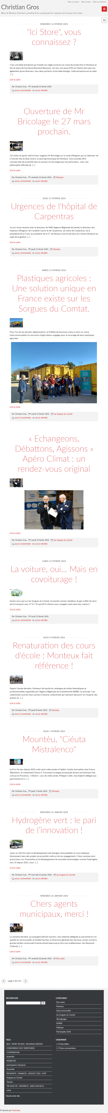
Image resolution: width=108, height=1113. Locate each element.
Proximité (10, 1069)
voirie (9, 1090)
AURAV (59, 1023)
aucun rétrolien (41, 90)
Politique (59, 1028)
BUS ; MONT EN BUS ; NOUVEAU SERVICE (25, 1044)
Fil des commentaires (67, 1048)
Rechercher (12, 998)
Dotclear (16, 1110)
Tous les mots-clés (13, 1096)
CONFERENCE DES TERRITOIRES (21, 1048)
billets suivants (25, 981)
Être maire (60, 959)
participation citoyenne (16, 1065)
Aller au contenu (73, 2)
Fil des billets (64, 1044)
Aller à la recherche (99, 2)
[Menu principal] (104, 9)
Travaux (10, 1082)
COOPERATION (13, 1052)
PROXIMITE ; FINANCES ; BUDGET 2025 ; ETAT (26, 1074)
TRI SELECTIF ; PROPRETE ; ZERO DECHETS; (25, 1086)
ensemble (10, 1057)
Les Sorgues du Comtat (63, 414)
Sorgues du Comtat (14, 1078)
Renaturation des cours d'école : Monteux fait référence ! (54, 655)
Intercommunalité (63, 1011)
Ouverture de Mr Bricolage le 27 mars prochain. (54, 121)
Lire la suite (15, 80)
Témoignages (61, 1019)
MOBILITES (11, 1061)
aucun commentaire (23, 90)
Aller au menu (86, 2)
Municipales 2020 (63, 1032)
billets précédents (3, 981)
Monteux (59, 177)
